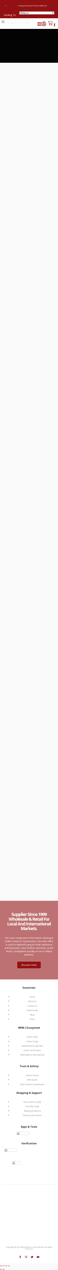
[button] (39, 24)
